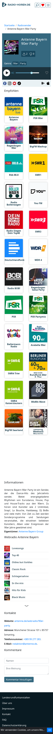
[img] (48, 5)
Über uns (7, 703)
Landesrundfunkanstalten (16, 697)
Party (23, 63)
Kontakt (6, 714)
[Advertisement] (26, 16)
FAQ (4, 719)
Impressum (8, 708)
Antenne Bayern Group (31, 531)
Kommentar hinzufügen (19, 679)
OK (49, 730)
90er (15, 63)
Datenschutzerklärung (14, 725)
